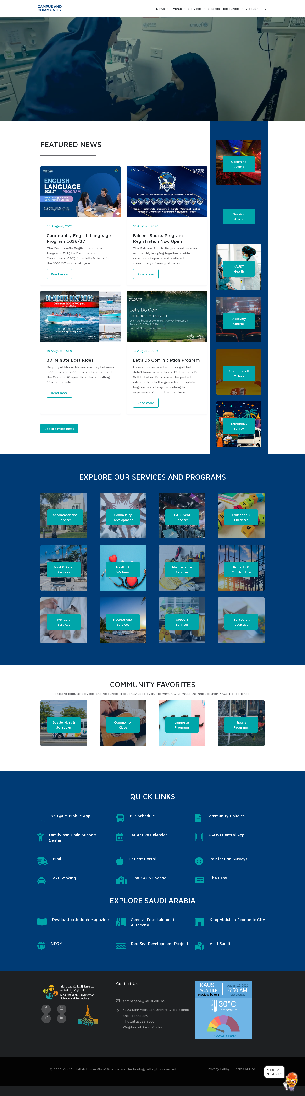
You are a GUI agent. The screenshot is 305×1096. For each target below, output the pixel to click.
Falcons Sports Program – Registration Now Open (160, 238)
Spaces (214, 9)
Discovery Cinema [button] (239, 321)
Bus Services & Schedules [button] (64, 724)
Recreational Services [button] (123, 622)
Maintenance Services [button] (182, 569)
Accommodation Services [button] (65, 517)
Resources (232, 9)
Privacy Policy (218, 1069)
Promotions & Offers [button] (238, 373)
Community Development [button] (123, 517)
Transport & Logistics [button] (241, 622)
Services (195, 9)
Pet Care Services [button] (64, 622)
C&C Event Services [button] (182, 517)
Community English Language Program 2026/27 (79, 238)
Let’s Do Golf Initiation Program (166, 360)
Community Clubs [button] (123, 724)
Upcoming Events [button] (238, 164)
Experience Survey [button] (239, 425)
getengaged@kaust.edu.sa (144, 1001)
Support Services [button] (182, 622)
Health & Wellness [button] (123, 569)
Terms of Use (244, 1069)
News (161, 9)
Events (177, 9)
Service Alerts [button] (238, 216)
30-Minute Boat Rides (70, 360)
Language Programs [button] (182, 724)
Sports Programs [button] (241, 724)
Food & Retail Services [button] (64, 569)
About (251, 9)
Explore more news (59, 428)
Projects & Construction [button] (241, 569)
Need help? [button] (282, 1073)
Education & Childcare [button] (241, 517)
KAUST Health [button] (238, 268)
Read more (59, 274)
